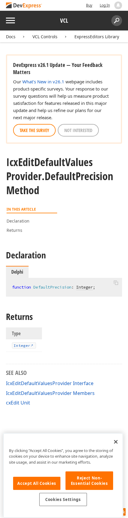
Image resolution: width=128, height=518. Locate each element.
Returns (14, 230)
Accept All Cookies (36, 483)
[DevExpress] (24, 5)
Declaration (18, 221)
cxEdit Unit (18, 402)
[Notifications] (118, 5)
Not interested (78, 130)
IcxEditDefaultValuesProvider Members (50, 393)
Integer (84, 287)
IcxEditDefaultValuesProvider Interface (49, 383)
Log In (105, 5)
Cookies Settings (63, 499)
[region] (63, 475)
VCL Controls (44, 36)
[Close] (115, 441)
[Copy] (116, 283)
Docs (10, 36)
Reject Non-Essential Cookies (89, 480)
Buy (89, 5)
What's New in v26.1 (43, 82)
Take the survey (34, 130)
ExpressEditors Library (96, 36)
